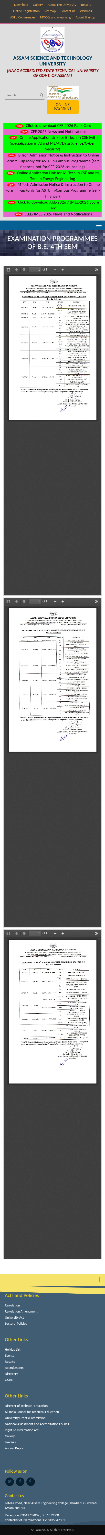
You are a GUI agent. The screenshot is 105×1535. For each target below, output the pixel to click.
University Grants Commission (25, 1418)
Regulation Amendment (21, 1311)
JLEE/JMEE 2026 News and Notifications (58, 214)
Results (86, 5)
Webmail (86, 11)
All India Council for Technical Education (32, 1412)
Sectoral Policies (16, 1324)
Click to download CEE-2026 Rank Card (58, 126)
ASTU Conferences (22, 17)
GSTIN (9, 1380)
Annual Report (15, 1448)
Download (21, 5)
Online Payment (63, 107)
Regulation (12, 1305)
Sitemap (50, 11)
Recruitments (14, 1368)
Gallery (38, 5)
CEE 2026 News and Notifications (58, 132)
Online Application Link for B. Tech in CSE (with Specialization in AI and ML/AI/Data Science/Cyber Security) (54, 144)
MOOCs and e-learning (55, 17)
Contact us (68, 11)
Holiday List (13, 1350)
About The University (62, 5)
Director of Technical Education (26, 1406)
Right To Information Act (22, 1430)
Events (9, 1356)
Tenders (10, 1442)
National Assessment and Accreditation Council (37, 1424)
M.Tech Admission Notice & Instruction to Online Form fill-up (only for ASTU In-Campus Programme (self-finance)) (52, 191)
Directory (11, 1374)
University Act (14, 1318)
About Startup (85, 17)
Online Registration (26, 11)
